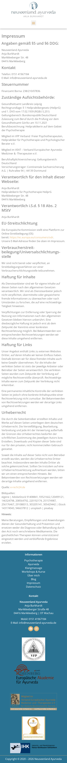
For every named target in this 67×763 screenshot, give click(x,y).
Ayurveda (33, 564)
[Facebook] (30, 628)
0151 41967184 (37, 619)
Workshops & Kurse (33, 571)
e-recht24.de (17, 487)
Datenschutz (33, 586)
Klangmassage (33, 568)
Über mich (33, 575)
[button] (33, 22)
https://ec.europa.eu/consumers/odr (31, 237)
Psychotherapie (33, 560)
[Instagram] (36, 628)
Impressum (33, 583)
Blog (33, 579)
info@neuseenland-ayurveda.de (37, 622)
